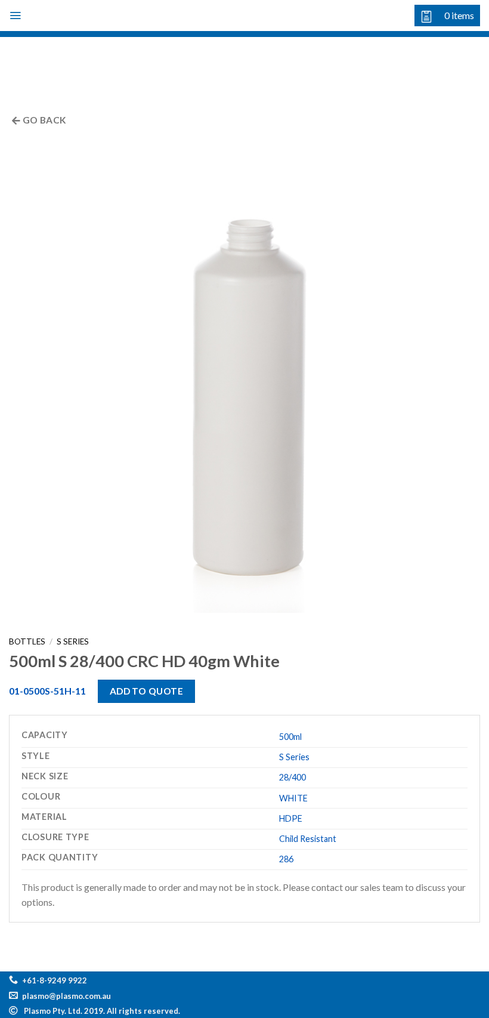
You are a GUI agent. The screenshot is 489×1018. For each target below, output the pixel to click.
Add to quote (147, 691)
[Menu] (15, 15)
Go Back (43, 120)
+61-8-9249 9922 (54, 980)
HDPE (290, 818)
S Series (73, 641)
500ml (290, 737)
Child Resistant (307, 839)
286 (286, 859)
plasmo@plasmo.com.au (66, 996)
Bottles (27, 641)
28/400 (292, 777)
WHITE (293, 798)
